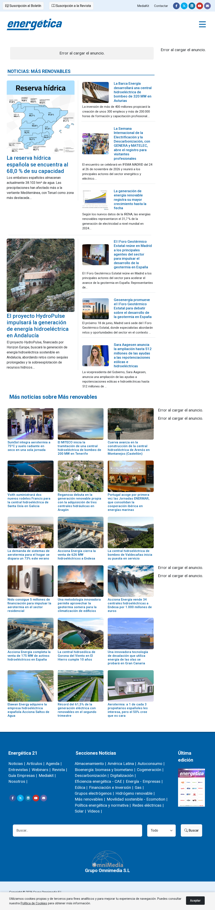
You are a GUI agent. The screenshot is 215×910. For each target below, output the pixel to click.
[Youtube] (199, 6)
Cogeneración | (150, 769)
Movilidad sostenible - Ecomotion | (137, 799)
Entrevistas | (19, 769)
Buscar (193, 830)
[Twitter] (184, 6)
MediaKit (143, 6)
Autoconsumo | (151, 763)
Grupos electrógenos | (94, 793)
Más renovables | (90, 799)
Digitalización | (123, 775)
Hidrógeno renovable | (135, 793)
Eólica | (81, 787)
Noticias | (16, 763)
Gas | (139, 787)
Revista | (59, 769)
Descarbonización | (92, 775)
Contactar (161, 6)
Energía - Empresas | (144, 781)
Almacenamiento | (90, 763)
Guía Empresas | (22, 775)
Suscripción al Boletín (25, 6)
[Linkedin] (192, 6)
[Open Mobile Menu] (202, 24)
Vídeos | (95, 811)
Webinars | (41, 769)
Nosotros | (17, 781)
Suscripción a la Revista (73, 6)
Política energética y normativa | (103, 805)
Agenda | (54, 763)
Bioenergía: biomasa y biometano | (105, 769)
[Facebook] (176, 6)
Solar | (80, 811)
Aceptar (195, 900)
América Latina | (122, 763)
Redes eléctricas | (148, 805)
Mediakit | (47, 775)
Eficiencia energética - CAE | (99, 781)
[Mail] (207, 6)
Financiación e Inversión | (111, 787)
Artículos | (35, 763)
